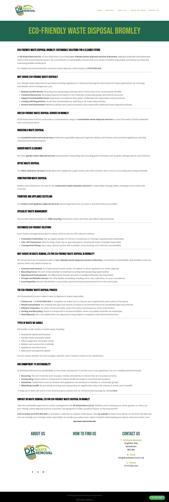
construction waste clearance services (73, 185)
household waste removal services (37, 137)
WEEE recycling (54, 219)
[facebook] (32, 472)
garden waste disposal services (40, 156)
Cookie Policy (89, 500)
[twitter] (38, 472)
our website (102, 414)
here (115, 390)
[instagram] (43, 472)
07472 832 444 (131, 466)
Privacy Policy (80, 500)
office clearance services (32, 170)
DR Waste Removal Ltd (30, 56)
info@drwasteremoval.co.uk (131, 457)
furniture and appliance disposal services (40, 204)
